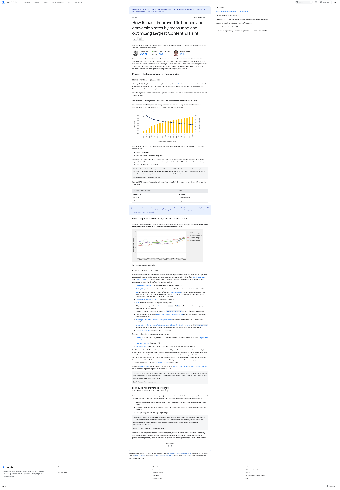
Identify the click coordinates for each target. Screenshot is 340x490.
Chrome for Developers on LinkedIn (255, 475)
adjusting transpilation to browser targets (169, 314)
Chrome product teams (180, 366)
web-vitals (177, 84)
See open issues (62, 472)
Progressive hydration (143, 343)
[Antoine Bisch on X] (141, 54)
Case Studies (78, 2)
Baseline (46, 2)
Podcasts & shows (157, 478)
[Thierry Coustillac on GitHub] (181, 54)
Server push (139, 338)
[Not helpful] (206, 17)
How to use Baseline (58, 2)
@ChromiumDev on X (252, 470)
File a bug (60, 470)
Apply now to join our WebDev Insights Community (150, 11)
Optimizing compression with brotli (147, 299)
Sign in (336, 2)
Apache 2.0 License (139, 455)
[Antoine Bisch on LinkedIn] (146, 54)
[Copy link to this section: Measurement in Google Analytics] (161, 80)
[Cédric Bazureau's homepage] (162, 54)
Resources (27, 2)
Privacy (9, 486)
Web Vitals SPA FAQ (161, 362)
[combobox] (304, 2)
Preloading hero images (143, 330)
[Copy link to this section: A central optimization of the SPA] (160, 271)
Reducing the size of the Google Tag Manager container (154, 320)
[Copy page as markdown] (140, 38)
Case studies (155, 475)
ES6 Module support (142, 346)
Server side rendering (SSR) (144, 286)
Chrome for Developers (158, 470)
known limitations (144, 366)
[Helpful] (203, 17)
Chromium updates (157, 472)
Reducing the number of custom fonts (148, 325)
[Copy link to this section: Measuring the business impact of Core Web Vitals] (181, 74)
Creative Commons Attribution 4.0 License (179, 453)
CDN (137, 292)
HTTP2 (138, 303)
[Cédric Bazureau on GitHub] (160, 54)
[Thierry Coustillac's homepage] (184, 54)
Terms (3, 486)
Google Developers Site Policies (164, 455)
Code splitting (140, 289)
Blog (69, 2)
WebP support (160, 306)
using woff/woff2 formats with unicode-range (176, 325)
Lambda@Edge (176, 292)
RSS (247, 478)
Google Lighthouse (199, 277)
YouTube (248, 472)
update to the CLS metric (199, 366)
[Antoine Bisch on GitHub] (143, 54)
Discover (37, 2)
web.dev (134, 17)
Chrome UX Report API (142, 280)
